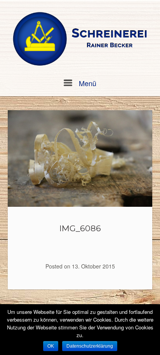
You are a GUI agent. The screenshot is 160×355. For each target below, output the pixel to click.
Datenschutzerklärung (89, 346)
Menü (86, 83)
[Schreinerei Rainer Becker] (80, 39)
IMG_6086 (80, 228)
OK (50, 346)
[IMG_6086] (80, 158)
